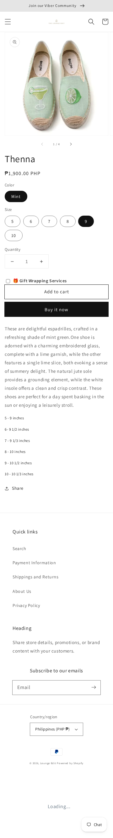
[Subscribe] (93, 687)
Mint (16, 196)
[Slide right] (71, 144)
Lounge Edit (48, 763)
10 (13, 235)
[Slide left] (42, 144)
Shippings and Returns (36, 577)
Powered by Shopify (70, 763)
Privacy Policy (26, 605)
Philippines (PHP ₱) (52, 729)
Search (19, 548)
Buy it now (56, 309)
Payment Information (34, 562)
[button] (8, 22)
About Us (22, 591)
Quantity (12, 249)
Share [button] (18, 488)
